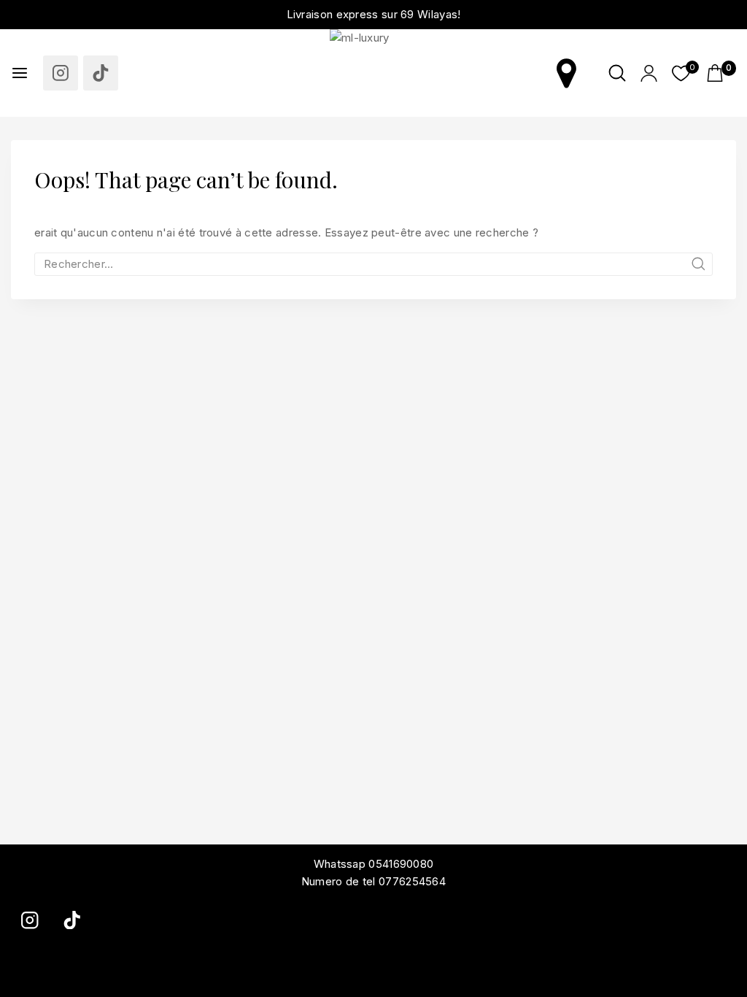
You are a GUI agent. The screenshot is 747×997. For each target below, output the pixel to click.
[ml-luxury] (373, 73)
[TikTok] (100, 73)
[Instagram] (60, 73)
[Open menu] (19, 73)
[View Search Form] (617, 73)
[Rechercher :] (373, 264)
